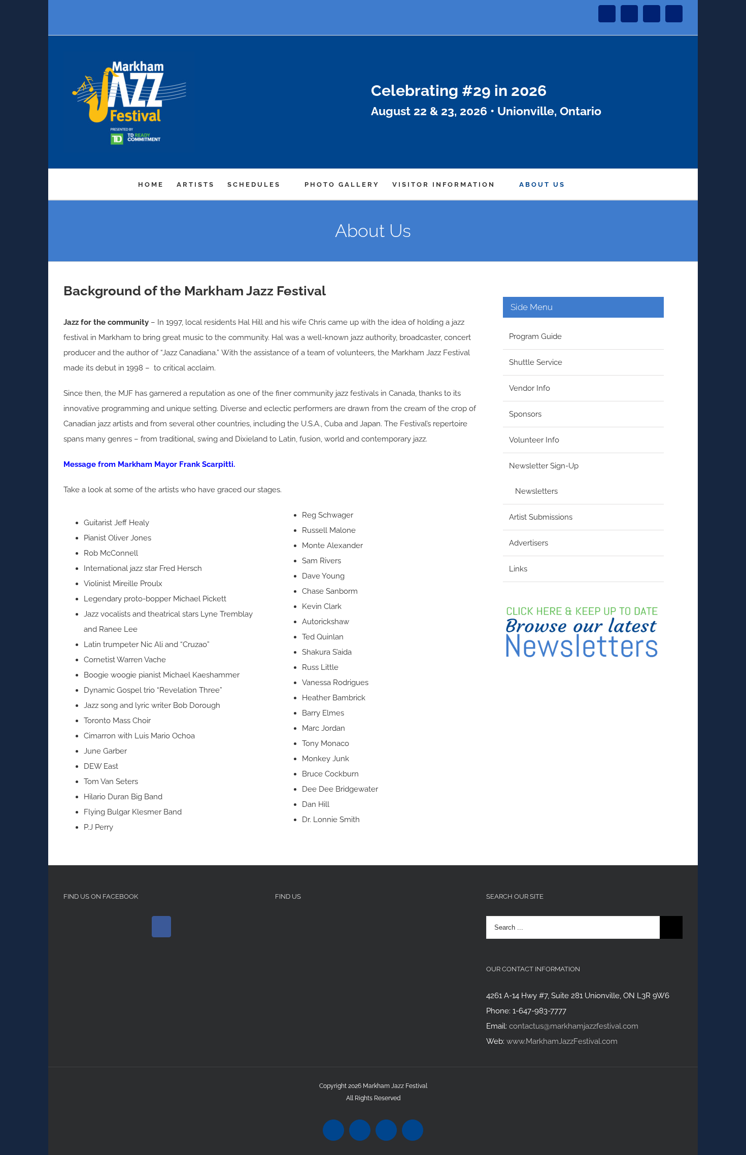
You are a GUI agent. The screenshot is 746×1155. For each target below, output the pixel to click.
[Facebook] (161, 926)
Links (518, 568)
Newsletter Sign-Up (544, 465)
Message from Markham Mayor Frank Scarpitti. (149, 464)
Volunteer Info (534, 440)
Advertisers (528, 543)
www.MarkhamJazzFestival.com (562, 1041)
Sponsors (525, 414)
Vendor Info (529, 388)
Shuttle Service (535, 362)
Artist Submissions (540, 517)
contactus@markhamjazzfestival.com (573, 1026)
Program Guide (535, 336)
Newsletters (536, 491)
